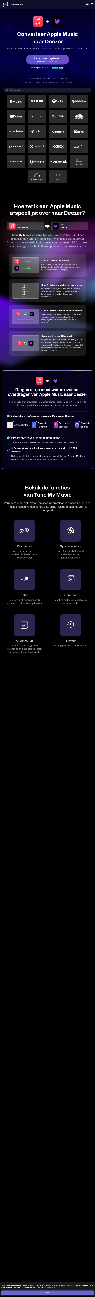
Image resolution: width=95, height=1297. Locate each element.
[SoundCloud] (79, 116)
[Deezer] (37, 101)
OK (47, 1293)
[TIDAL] (37, 116)
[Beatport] (58, 131)
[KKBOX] (58, 146)
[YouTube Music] (79, 101)
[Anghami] (37, 146)
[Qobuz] (37, 131)
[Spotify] (58, 101)
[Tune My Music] (13, 4)
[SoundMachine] (16, 161)
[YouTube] (16, 116)
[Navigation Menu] (92, 4)
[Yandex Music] (16, 131)
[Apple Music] (16, 101)
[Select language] (87, 4)
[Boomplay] (37, 161)
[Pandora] (16, 146)
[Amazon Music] (58, 116)
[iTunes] (79, 131)
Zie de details (49, 1287)
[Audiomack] (58, 161)
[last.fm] (79, 146)
